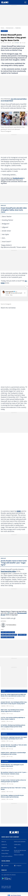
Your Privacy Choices (16, 895)
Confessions (3, 776)
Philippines (3, 783)
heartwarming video (8, 571)
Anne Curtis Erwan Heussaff (8, 634)
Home (2, 28)
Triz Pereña (17, 42)
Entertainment (9, 28)
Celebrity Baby (22, 634)
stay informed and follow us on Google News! (14, 99)
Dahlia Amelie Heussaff (7, 637)
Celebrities (18, 28)
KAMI (19, 511)
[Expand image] (26, 112)
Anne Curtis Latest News (7, 632)
